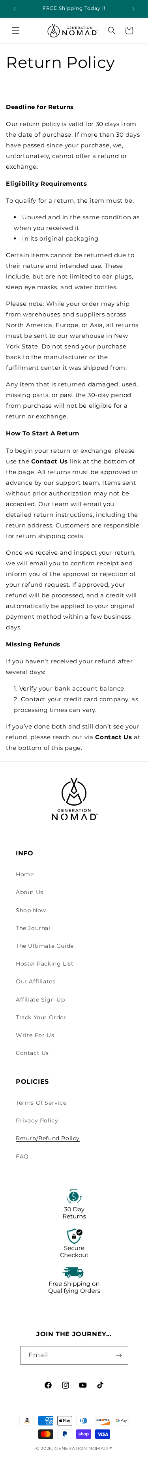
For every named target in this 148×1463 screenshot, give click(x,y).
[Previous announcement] (14, 8)
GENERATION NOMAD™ (83, 1448)
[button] (15, 30)
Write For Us (35, 1035)
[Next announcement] (133, 8)
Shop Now (31, 910)
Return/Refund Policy (48, 1138)
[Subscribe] (119, 1355)
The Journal (33, 928)
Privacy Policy (37, 1120)
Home (25, 874)
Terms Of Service (41, 1102)
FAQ (22, 1156)
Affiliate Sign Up (40, 999)
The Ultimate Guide (45, 945)
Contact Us (32, 1052)
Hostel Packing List (44, 963)
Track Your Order (41, 1017)
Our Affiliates (35, 981)
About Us (29, 892)
